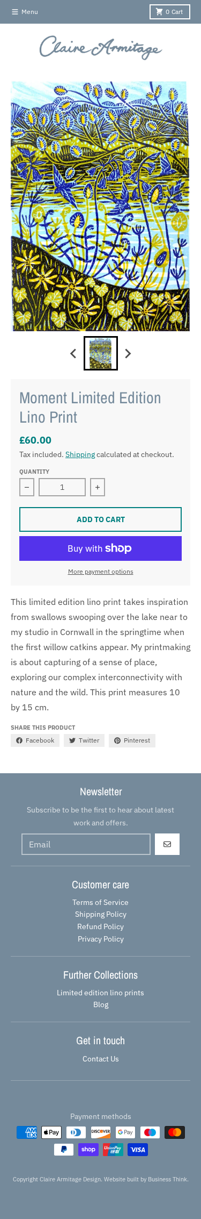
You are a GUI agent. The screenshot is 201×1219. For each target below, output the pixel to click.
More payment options (100, 571)
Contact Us (101, 1059)
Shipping (80, 454)
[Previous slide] (73, 353)
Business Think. (168, 1179)
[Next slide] (127, 353)
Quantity (34, 471)
